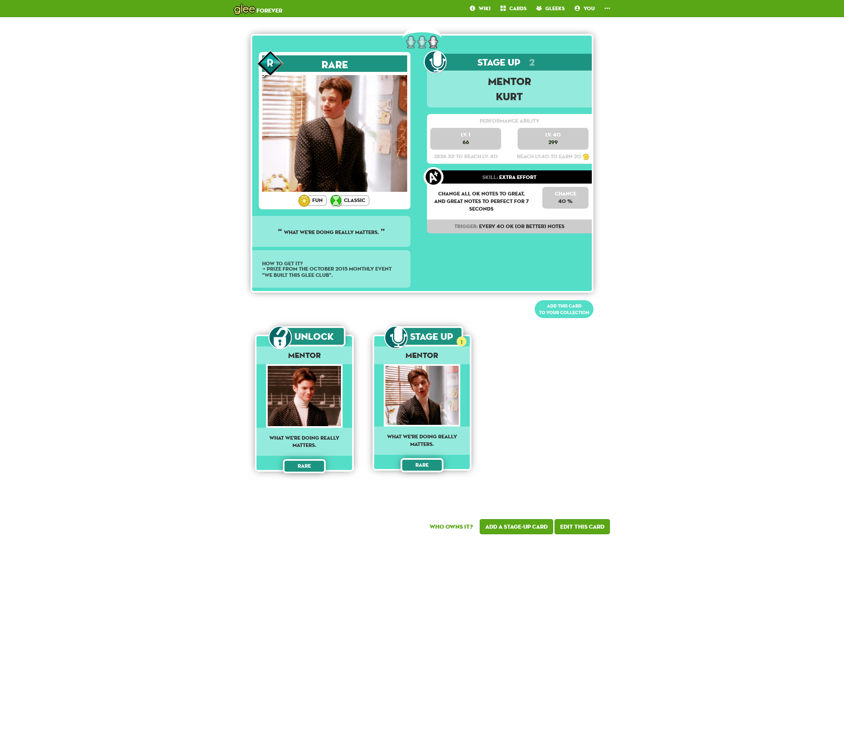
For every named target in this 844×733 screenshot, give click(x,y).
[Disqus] (422, 631)
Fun (317, 200)
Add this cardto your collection (564, 309)
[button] (607, 8)
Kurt (509, 96)
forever (258, 8)
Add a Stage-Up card (516, 526)
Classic (354, 200)
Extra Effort (509, 177)
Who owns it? (451, 526)
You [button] (587, 8)
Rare (334, 64)
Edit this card (582, 526)
